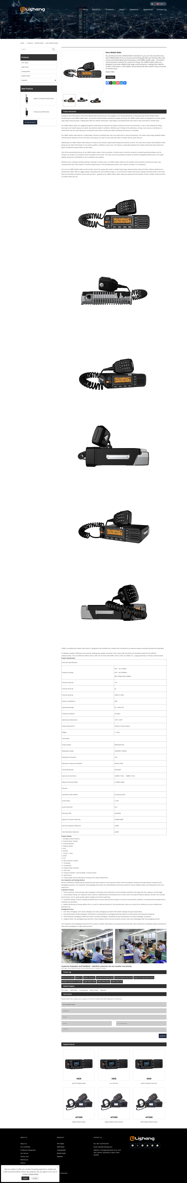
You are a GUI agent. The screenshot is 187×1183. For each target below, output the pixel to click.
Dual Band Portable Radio (104, 978)
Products (30, 43)
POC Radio (25, 63)
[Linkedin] (142, 1145)
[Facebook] (132, 1145)
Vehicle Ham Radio (68, 978)
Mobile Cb (79, 978)
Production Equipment (28, 1150)
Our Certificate (25, 1147)
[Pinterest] (152, 1145)
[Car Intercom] (113, 1064)
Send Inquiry (110, 77)
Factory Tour (24, 1156)
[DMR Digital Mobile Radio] (149, 1102)
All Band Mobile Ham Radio (123, 978)
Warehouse (24, 1160)
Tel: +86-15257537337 (101, 1144)
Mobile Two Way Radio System (144, 978)
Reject (25, 1178)
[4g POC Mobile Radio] (78, 1064)
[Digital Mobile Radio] (78, 1102)
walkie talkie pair (116, 982)
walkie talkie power (103, 982)
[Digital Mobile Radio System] (113, 1102)
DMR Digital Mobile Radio (149, 1122)
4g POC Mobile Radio (79, 1083)
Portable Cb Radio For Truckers (72, 982)
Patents (22, 1163)
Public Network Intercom (149, 1083)
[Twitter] (137, 1145)
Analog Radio (26, 71)
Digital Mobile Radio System (114, 1122)
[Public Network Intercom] (149, 1064)
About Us (23, 1144)
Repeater (24, 80)
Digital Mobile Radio (78, 1122)
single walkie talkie (89, 982)
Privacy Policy (33, 1174)
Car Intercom (114, 1083)
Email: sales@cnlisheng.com (103, 1147)
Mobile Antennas (89, 978)
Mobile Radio (39, 43)
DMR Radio (25, 67)
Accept (35, 1178)
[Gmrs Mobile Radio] (69, 100)
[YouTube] (147, 1145)
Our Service (24, 1153)
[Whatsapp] (157, 1145)
